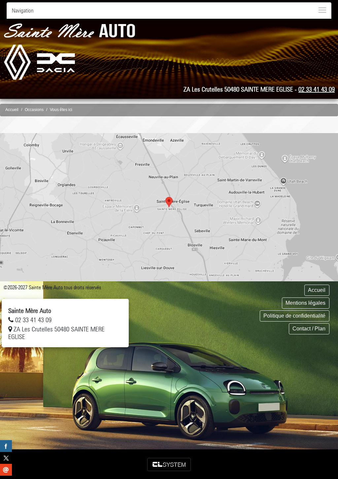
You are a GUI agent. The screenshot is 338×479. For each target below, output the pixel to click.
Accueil (11, 109)
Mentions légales (305, 303)
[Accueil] (69, 30)
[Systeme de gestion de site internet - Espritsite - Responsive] (169, 464)
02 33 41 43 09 (316, 89)
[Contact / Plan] (169, 207)
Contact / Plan (308, 328)
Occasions (34, 109)
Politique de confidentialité (294, 316)
